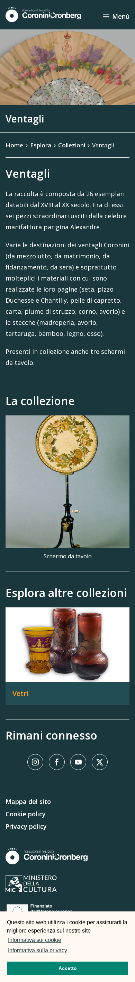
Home (14, 145)
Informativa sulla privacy (37, 950)
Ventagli (103, 145)
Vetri (20, 693)
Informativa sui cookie (34, 940)
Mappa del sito (28, 801)
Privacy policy (26, 826)
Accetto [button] (67, 968)
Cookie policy (26, 814)
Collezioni (71, 145)
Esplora (40, 145)
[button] (71, 951)
